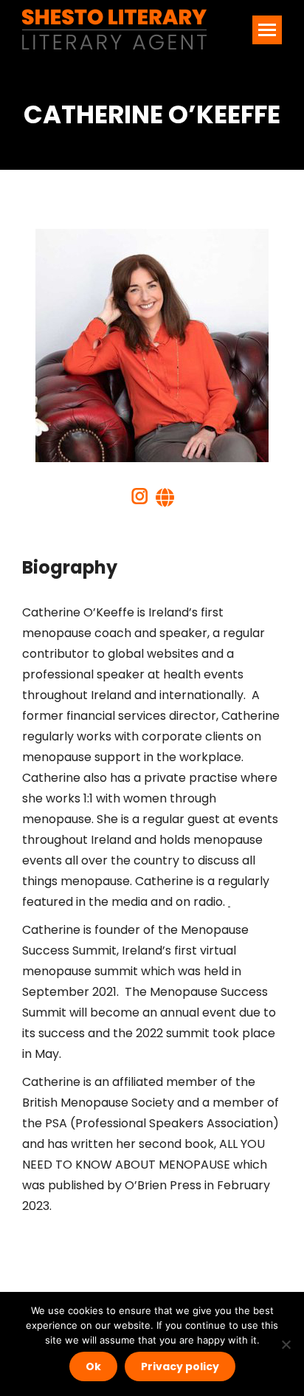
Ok (93, 1366)
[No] (285, 1344)
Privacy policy (180, 1366)
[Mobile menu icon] (267, 30)
